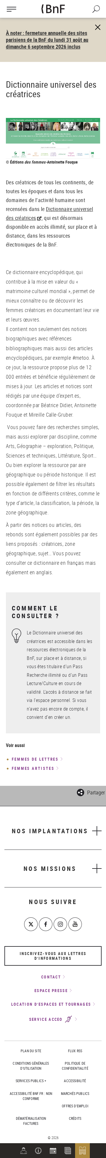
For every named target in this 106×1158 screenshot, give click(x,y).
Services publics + (31, 1080)
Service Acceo (46, 1019)
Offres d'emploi (75, 1105)
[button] (38, 1150)
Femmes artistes (33, 768)
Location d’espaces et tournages (51, 1004)
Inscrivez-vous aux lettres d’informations (53, 956)
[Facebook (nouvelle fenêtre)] (45, 924)
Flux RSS (75, 1050)
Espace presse (51, 990)
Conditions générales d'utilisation (31, 1066)
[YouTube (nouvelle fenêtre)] (75, 924)
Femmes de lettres (35, 759)
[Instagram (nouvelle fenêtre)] (60, 924)
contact (51, 977)
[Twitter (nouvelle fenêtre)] (31, 924)
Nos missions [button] (50, 868)
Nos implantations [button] (50, 831)
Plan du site (31, 1050)
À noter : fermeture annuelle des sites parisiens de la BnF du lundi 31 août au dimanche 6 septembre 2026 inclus (47, 39)
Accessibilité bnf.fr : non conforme (31, 1096)
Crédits (75, 1118)
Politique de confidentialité (75, 1066)
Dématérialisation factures (31, 1121)
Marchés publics (75, 1093)
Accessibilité (75, 1080)
